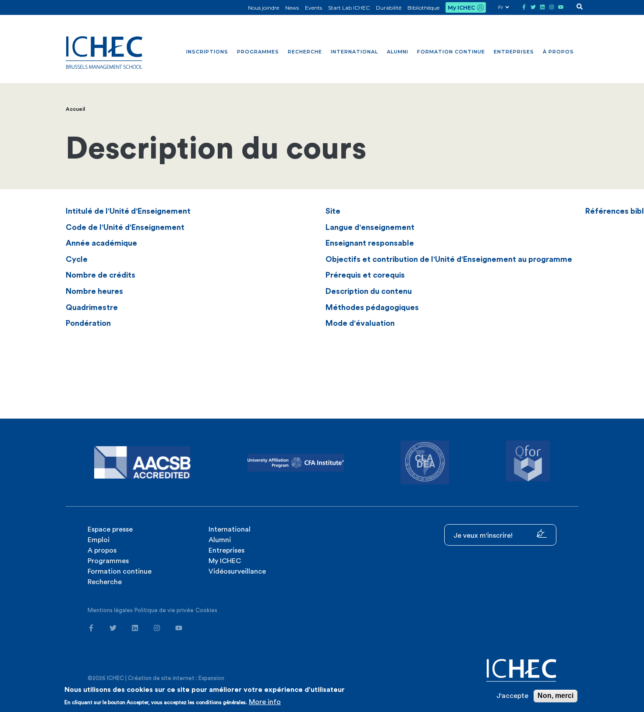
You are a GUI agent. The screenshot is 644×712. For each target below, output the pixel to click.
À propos (558, 52)
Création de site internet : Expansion (176, 678)
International (354, 52)
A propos (102, 550)
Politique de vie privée (164, 610)
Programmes (258, 52)
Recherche (305, 52)
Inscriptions (207, 52)
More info (265, 701)
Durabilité (388, 7)
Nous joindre (263, 7)
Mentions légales (110, 610)
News (292, 7)
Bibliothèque (423, 7)
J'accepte (512, 695)
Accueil (75, 109)
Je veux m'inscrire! (483, 535)
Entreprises (514, 52)
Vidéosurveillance (237, 571)
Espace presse (110, 529)
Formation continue (451, 52)
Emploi (99, 539)
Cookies (206, 610)
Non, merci (555, 695)
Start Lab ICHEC (349, 7)
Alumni (397, 52)
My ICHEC (461, 7)
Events (313, 7)
